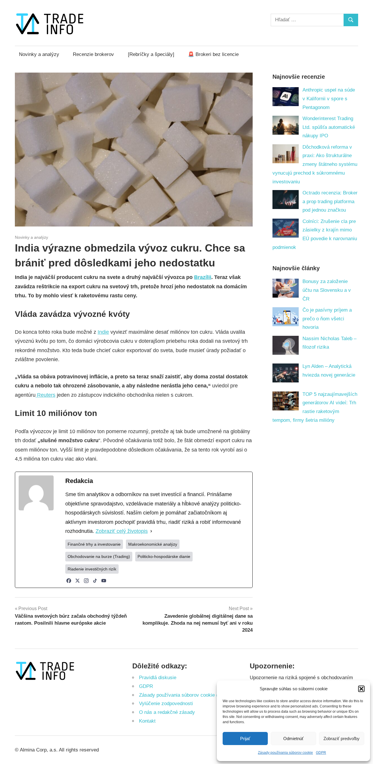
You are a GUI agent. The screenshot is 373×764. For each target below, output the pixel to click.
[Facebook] (68, 580)
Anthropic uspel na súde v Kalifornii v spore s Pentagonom (328, 98)
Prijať (245, 738)
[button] (361, 689)
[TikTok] (95, 580)
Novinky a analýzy (39, 54)
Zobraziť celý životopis (122, 531)
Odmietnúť (293, 738)
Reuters (45, 395)
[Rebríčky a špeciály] (151, 54)
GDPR (321, 753)
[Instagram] (86, 580)
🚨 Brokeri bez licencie (213, 54)
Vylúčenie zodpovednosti (166, 703)
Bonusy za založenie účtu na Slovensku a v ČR (326, 290)
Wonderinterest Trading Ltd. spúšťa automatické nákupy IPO (328, 127)
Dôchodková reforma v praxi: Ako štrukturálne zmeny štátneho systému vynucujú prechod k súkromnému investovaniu (315, 164)
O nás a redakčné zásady (167, 712)
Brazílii (202, 277)
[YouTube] (103, 580)
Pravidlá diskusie (157, 677)
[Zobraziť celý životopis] (151, 531)
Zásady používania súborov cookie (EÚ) (182, 695)
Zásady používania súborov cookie (285, 753)
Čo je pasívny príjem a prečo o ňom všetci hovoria (327, 318)
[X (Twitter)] (77, 580)
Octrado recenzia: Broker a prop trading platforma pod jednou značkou (330, 201)
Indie (103, 332)
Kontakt (147, 721)
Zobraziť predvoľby (341, 738)
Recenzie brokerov (93, 54)
